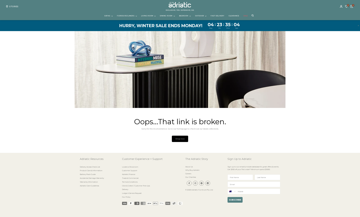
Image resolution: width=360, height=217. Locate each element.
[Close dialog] (231, 66)
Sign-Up (218, 116)
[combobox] (187, 117)
